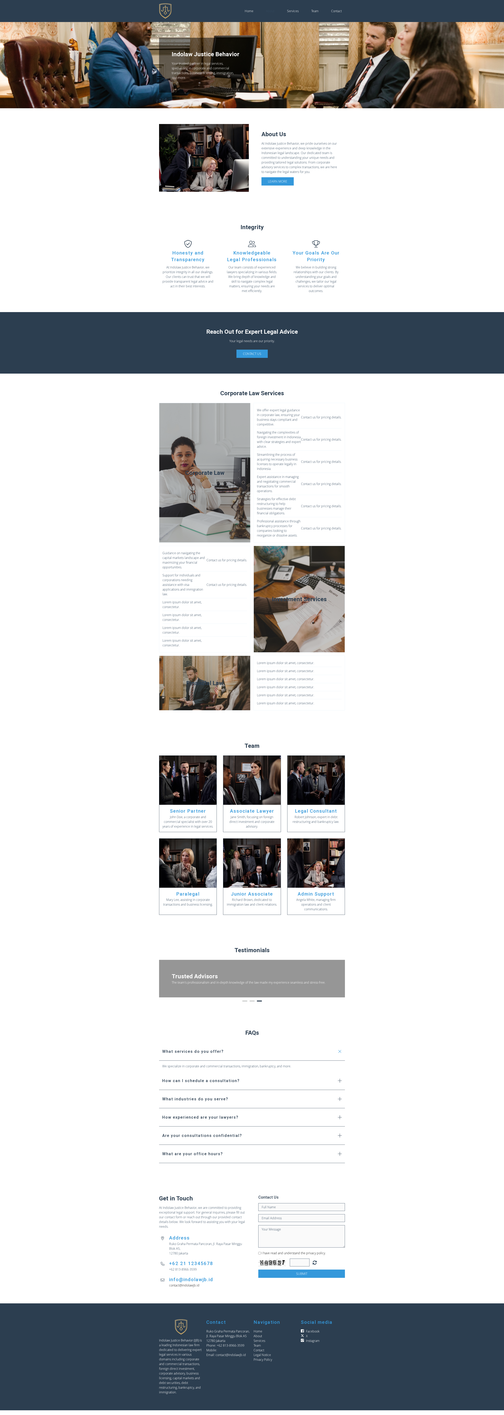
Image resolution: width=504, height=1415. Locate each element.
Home (249, 11)
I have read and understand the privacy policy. (294, 1258)
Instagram (313, 1345)
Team (315, 11)
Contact (336, 11)
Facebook (313, 1336)
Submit (301, 1278)
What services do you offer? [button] (193, 1056)
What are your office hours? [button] (192, 1158)
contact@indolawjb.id (184, 1290)
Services (293, 11)
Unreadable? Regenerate (315, 1267)
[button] (166, 981)
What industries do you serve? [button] (195, 1103)
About (270, 11)
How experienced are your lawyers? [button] (200, 1122)
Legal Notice (262, 1359)
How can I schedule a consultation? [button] (201, 1085)
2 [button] (252, 1005)
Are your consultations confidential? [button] (202, 1140)
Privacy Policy (263, 1364)
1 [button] (244, 1005)
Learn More (277, 181)
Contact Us (252, 354)
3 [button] (259, 1005)
